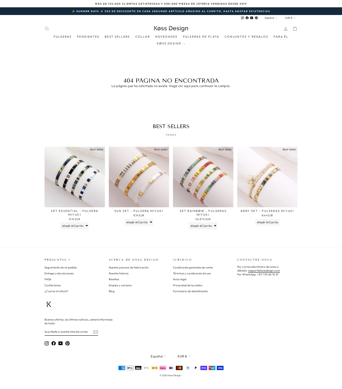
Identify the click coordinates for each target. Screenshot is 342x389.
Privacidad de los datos (187, 285)
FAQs (48, 279)
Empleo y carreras (120, 285)
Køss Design (169, 43)
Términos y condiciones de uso (192, 273)
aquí (187, 86)
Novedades (166, 36)
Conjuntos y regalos (246, 36)
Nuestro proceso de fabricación (129, 267)
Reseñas (114, 279)
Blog (112, 291)
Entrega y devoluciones (59, 273)
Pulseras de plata (201, 36)
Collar (142, 36)
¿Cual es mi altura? (56, 291)
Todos (171, 134)
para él (281, 36)
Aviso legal (179, 279)
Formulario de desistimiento (190, 291)
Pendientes (88, 36)
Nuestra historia (119, 273)
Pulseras (63, 36)
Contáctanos (53, 285)
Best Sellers (117, 36)
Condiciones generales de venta (193, 267)
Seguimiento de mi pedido (61, 267)
